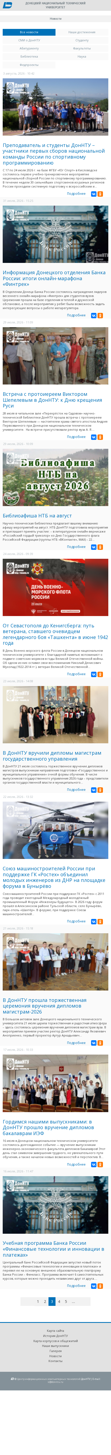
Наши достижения (81, 32)
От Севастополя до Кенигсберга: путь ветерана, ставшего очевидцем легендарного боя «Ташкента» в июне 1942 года (55, 634)
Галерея (56, 1351)
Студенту (82, 40)
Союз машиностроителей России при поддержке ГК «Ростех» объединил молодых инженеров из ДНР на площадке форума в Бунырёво (54, 877)
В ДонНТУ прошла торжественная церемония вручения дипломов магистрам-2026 (44, 1006)
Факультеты (82, 48)
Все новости (38, 32)
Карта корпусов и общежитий (55, 1341)
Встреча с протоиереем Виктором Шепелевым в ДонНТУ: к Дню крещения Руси (52, 400)
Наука (82, 56)
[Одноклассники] (100, 194)
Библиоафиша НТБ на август (37, 515)
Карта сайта (55, 1331)
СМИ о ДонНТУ (29, 40)
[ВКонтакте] (93, 194)
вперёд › (81, 1302)
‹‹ (26, 1301)
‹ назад (32, 1302)
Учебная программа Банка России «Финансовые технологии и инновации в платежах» (53, 1249)
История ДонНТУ (55, 1336)
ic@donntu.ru (55, 1382)
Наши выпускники (55, 1346)
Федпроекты (29, 65)
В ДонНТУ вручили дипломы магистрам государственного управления (52, 756)
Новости (55, 1356)
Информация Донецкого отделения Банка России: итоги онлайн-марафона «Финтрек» (54, 278)
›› (90, 1301)
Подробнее (76, 193)
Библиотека (29, 56)
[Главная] (7, 5)
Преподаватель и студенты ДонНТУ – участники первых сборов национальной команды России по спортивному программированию (54, 154)
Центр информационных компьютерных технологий (49, 1379)
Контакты (55, 1361)
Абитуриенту (29, 48)
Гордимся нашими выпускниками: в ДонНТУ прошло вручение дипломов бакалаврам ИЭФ (48, 1127)
